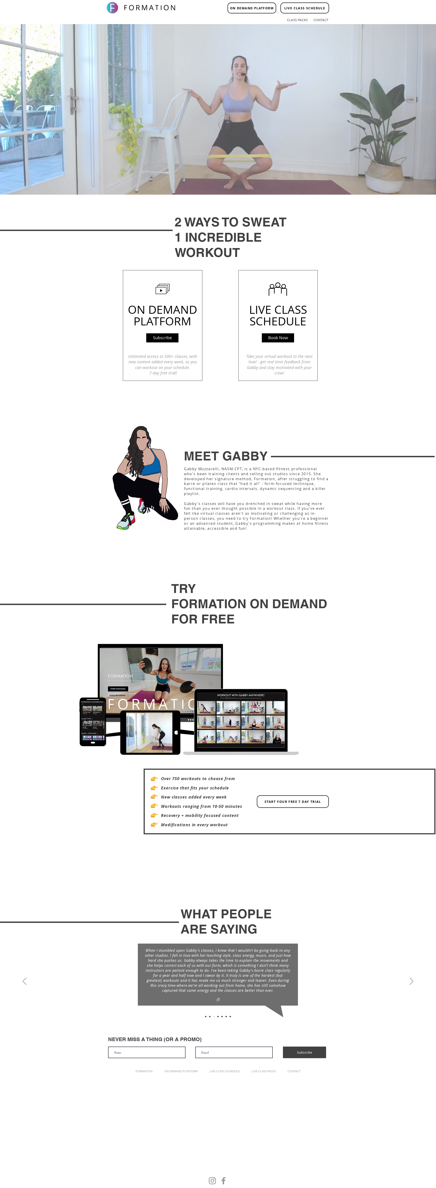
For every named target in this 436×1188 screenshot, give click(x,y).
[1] (205, 1016)
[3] (214, 1016)
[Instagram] (212, 1180)
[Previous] (24, 981)
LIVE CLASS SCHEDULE (278, 315)
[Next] (411, 981)
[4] (218, 1016)
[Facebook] (223, 1180)
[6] (226, 1016)
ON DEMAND (162, 309)
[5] (222, 1016)
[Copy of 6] (230, 1016)
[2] (210, 1016)
